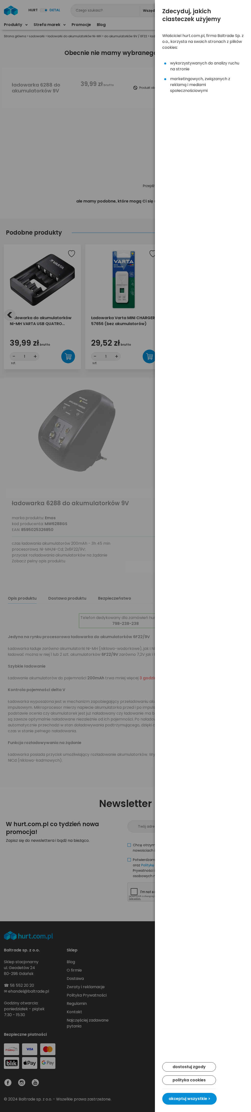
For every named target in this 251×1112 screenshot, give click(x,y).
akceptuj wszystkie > (189, 1098)
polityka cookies (189, 1080)
